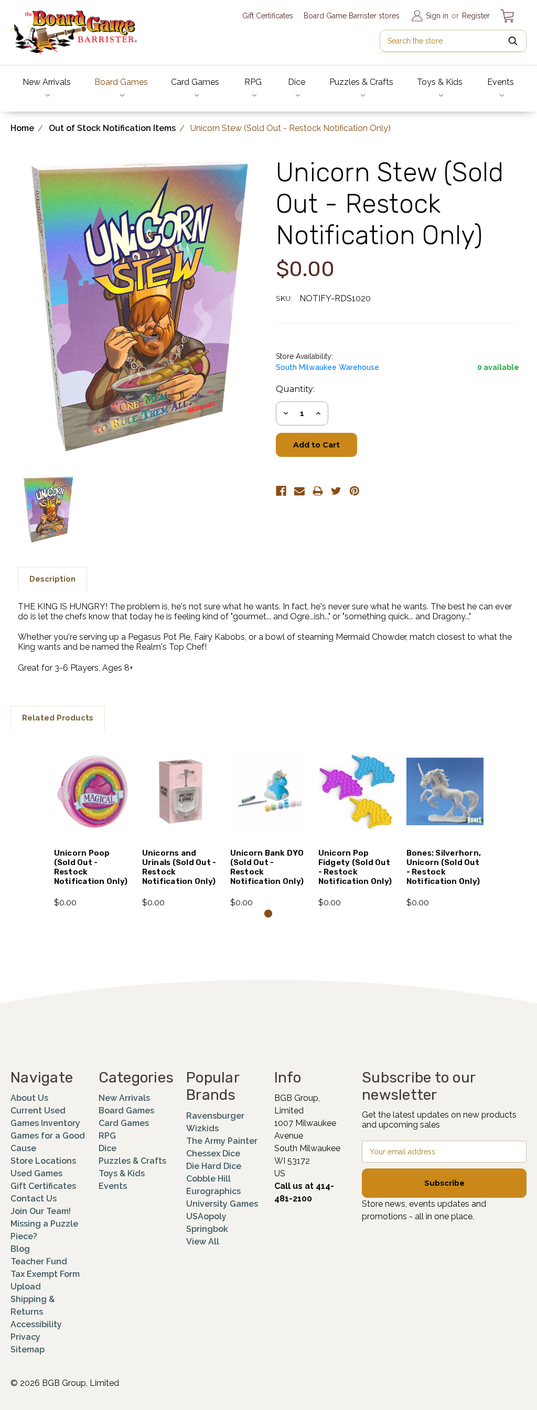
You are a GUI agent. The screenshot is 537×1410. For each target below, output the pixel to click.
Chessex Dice (213, 1153)
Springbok (207, 1229)
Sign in (437, 16)
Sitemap (27, 1349)
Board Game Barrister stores (352, 16)
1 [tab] (268, 913)
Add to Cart (92, 805)
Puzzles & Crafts (361, 82)
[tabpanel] (92, 825)
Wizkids (202, 1128)
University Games (222, 1204)
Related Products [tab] (57, 718)
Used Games (36, 1173)
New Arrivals (47, 82)
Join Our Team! (40, 1211)
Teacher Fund (38, 1261)
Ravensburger (215, 1116)
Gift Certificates (267, 16)
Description (52, 579)
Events (500, 82)
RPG (253, 82)
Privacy (25, 1337)
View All (202, 1242)
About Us (29, 1098)
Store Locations (43, 1161)
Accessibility (36, 1324)
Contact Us (33, 1199)
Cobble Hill (208, 1179)
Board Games (121, 82)
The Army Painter (221, 1141)
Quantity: (295, 389)
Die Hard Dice (213, 1166)
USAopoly (206, 1216)
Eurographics (213, 1191)
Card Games (195, 82)
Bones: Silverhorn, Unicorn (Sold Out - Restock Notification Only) (443, 867)
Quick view (92, 777)
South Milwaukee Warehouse (327, 367)
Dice (296, 82)
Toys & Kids (440, 82)
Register (476, 16)
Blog (20, 1249)
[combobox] (453, 41)
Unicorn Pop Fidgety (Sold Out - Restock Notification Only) (355, 867)
